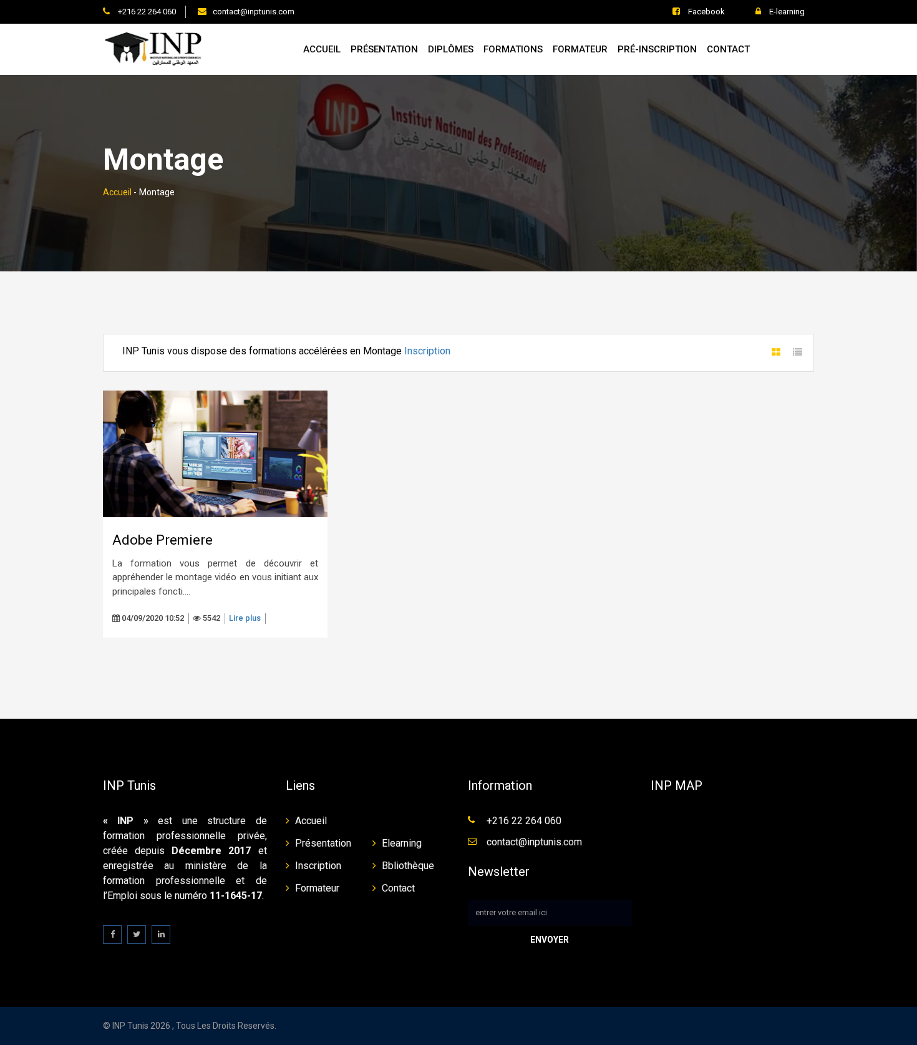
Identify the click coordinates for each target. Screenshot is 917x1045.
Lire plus (245, 618)
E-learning (786, 11)
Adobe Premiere (162, 540)
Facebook (705, 11)
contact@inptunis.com (253, 11)
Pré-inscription (657, 49)
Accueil (322, 49)
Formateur (580, 49)
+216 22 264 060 (146, 11)
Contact (728, 49)
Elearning (402, 843)
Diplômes (450, 49)
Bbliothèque (408, 866)
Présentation (384, 49)
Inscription (427, 351)
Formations (513, 49)
